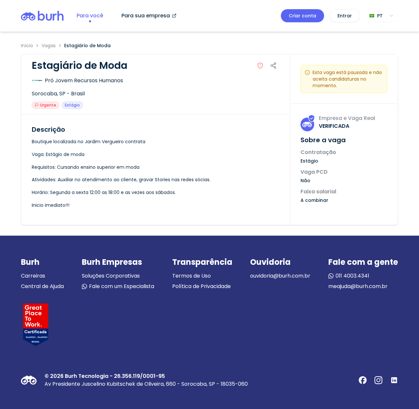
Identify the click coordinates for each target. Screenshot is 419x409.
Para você (90, 15)
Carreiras (33, 276)
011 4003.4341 (352, 276)
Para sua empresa (145, 15)
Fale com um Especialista (121, 286)
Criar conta (302, 15)
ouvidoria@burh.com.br (280, 276)
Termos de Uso (191, 276)
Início (27, 45)
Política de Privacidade (201, 286)
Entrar (344, 15)
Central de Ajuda (42, 286)
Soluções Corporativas (111, 276)
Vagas (49, 45)
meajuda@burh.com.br (358, 286)
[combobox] (381, 16)
